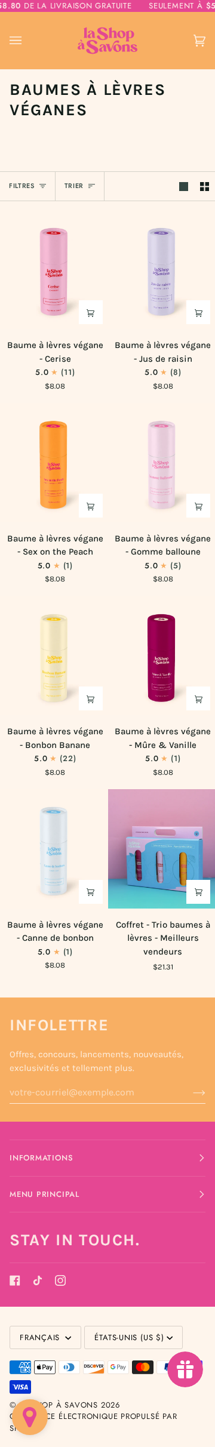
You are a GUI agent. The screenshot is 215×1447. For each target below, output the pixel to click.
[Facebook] (15, 1280)
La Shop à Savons (58, 1405)
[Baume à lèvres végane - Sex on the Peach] (54, 462)
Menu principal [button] (44, 1194)
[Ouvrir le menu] (27, 41)
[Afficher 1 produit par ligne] (183, 186)
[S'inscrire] (189, 1092)
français (41, 1337)
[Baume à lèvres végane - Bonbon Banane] (54, 655)
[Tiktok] (37, 1280)
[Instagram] (60, 1280)
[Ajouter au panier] (91, 312)
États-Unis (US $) (129, 1337)
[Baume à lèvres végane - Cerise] (54, 269)
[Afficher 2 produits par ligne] (204, 186)
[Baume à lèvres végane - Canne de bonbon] (54, 848)
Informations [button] (41, 1157)
